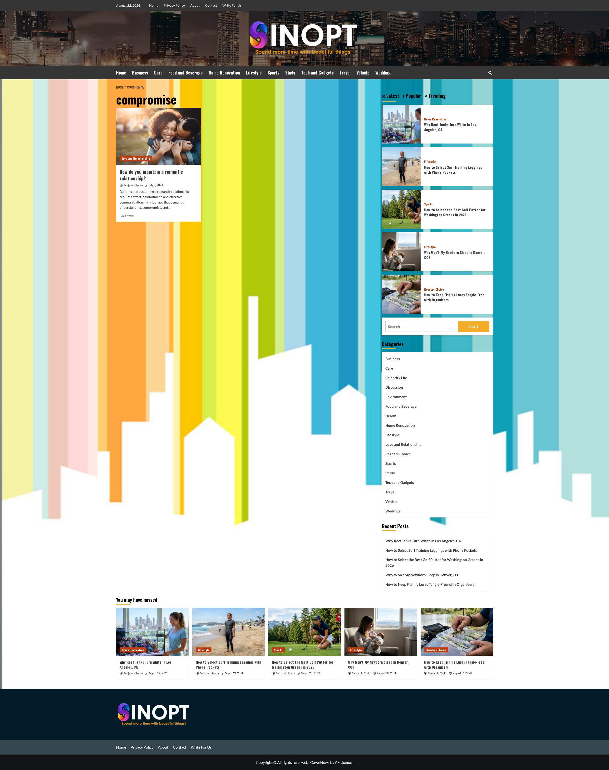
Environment (396, 397)
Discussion (394, 387)
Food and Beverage (185, 73)
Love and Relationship (136, 158)
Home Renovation (224, 73)
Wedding (383, 73)
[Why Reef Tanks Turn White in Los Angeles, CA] (401, 123)
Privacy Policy (174, 5)
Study (290, 73)
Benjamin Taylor (133, 186)
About (195, 5)
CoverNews (319, 762)
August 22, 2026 (158, 673)
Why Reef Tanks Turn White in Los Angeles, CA (450, 127)
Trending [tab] (436, 96)
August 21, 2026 (234, 673)
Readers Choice (434, 289)
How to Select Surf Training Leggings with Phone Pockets (453, 169)
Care (158, 73)
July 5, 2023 (156, 185)
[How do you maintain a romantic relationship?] (158, 136)
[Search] (490, 73)
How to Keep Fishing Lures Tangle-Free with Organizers (454, 297)
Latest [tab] (392, 96)
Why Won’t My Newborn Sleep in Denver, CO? (454, 255)
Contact (211, 5)
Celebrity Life (396, 378)
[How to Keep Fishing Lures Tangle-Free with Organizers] (401, 294)
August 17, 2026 (462, 673)
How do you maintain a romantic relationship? (151, 175)
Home (153, 5)
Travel (345, 73)
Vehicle (363, 73)
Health (390, 416)
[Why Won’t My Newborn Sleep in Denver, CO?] (401, 251)
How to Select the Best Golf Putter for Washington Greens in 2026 (455, 212)
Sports (273, 73)
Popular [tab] (412, 96)
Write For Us (231, 5)
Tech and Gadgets (317, 73)
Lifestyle (254, 73)
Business (140, 73)
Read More (126, 215)
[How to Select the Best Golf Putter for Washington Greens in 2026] (401, 208)
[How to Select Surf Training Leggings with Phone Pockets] (401, 166)
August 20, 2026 (310, 673)
